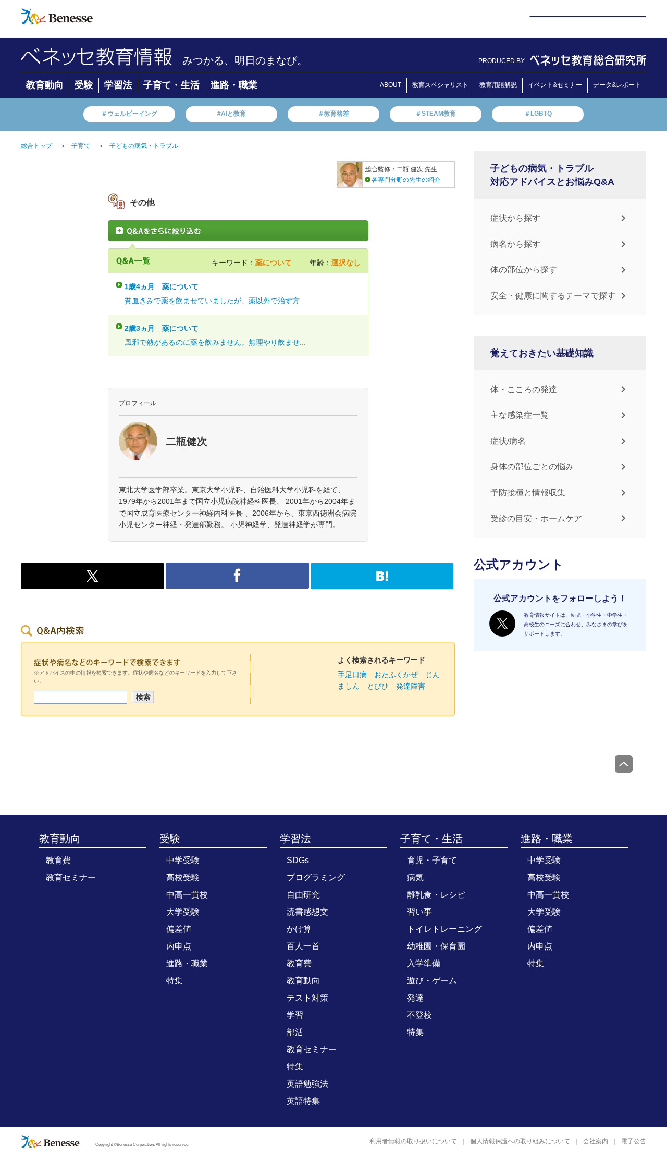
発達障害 (410, 686)
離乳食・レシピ (436, 894)
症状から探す (515, 218)
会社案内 (595, 1141)
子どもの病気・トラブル (143, 145)
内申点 (178, 946)
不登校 (419, 1015)
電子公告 (633, 1141)
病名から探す (515, 244)
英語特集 (303, 1100)
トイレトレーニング (444, 929)
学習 (295, 1015)
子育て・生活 (171, 85)
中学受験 (183, 860)
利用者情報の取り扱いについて (413, 1141)
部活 (295, 1032)
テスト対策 (307, 997)
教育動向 (45, 85)
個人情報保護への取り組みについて (520, 1141)
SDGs (298, 860)
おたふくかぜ (396, 674)
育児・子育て (432, 860)
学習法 (118, 85)
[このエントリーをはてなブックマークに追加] (382, 583)
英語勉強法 (307, 1083)
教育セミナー (71, 877)
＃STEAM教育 (435, 113)
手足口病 (352, 674)
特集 (174, 980)
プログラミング (316, 877)
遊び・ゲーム (432, 980)
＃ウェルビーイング (129, 113)
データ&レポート (617, 85)
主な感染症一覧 (519, 414)
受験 (84, 85)
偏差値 (178, 929)
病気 (415, 877)
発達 (415, 997)
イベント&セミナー (555, 85)
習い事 (419, 911)
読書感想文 (307, 911)
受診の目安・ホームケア (536, 518)
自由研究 (303, 894)
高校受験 (183, 877)
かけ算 (299, 929)
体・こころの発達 (523, 389)
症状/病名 (508, 441)
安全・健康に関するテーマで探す (552, 295)
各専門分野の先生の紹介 (406, 179)
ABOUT (390, 85)
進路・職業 (234, 85)
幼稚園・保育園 (436, 946)
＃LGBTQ (538, 113)
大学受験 (183, 911)
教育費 (58, 860)
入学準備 (423, 963)
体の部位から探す (523, 269)
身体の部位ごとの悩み (532, 466)
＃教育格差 (333, 113)
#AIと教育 (231, 113)
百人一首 (303, 946)
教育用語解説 (498, 85)
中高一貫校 (187, 894)
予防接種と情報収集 (527, 492)
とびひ (378, 686)
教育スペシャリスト (440, 85)
